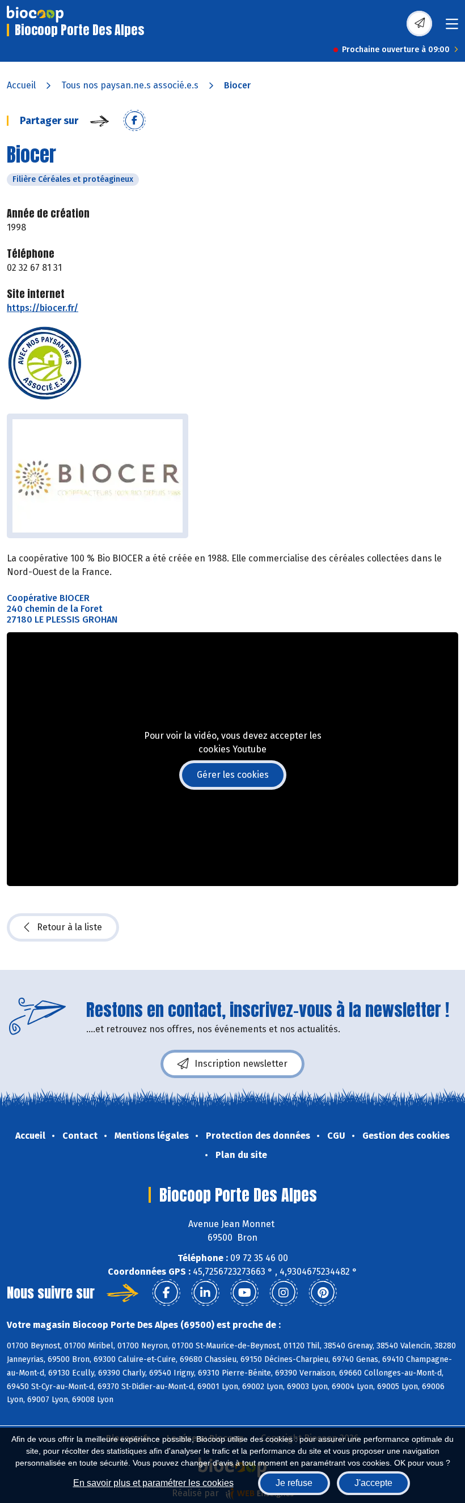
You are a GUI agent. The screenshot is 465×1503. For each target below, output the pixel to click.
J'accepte (373, 1483)
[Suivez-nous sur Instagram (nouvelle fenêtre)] (283, 1293)
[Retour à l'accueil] (35, 14)
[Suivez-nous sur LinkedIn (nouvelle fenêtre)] (205, 1293)
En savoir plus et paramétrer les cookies (153, 1483)
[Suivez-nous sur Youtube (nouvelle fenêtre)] (244, 1293)
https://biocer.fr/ (42, 308)
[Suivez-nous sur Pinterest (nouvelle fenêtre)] (322, 1293)
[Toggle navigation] (452, 27)
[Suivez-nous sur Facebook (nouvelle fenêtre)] (166, 1293)
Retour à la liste (69, 927)
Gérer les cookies (233, 774)
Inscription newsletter (241, 1063)
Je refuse (294, 1483)
